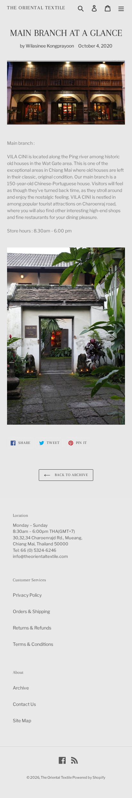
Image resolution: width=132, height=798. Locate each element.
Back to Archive (71, 475)
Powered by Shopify (88, 777)
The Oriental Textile (36, 8)
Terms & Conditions (33, 644)
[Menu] (121, 7)
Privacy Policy (27, 595)
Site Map (22, 720)
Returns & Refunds (32, 627)
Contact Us (24, 704)
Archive (21, 687)
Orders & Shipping (31, 611)
